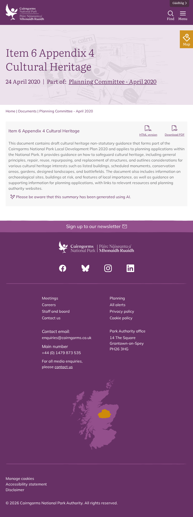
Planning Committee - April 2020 (113, 81)
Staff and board (56, 311)
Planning (117, 298)
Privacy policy (122, 311)
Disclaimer (15, 489)
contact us (64, 366)
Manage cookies (20, 478)
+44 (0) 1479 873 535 (61, 352)
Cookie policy (121, 318)
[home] (25, 12)
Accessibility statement (26, 484)
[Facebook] (62, 268)
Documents (27, 111)
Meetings (50, 298)
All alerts (117, 304)
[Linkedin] (130, 268)
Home (10, 111)
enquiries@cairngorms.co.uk (66, 337)
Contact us (51, 318)
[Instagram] (108, 268)
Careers (49, 304)
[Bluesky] (85, 268)
